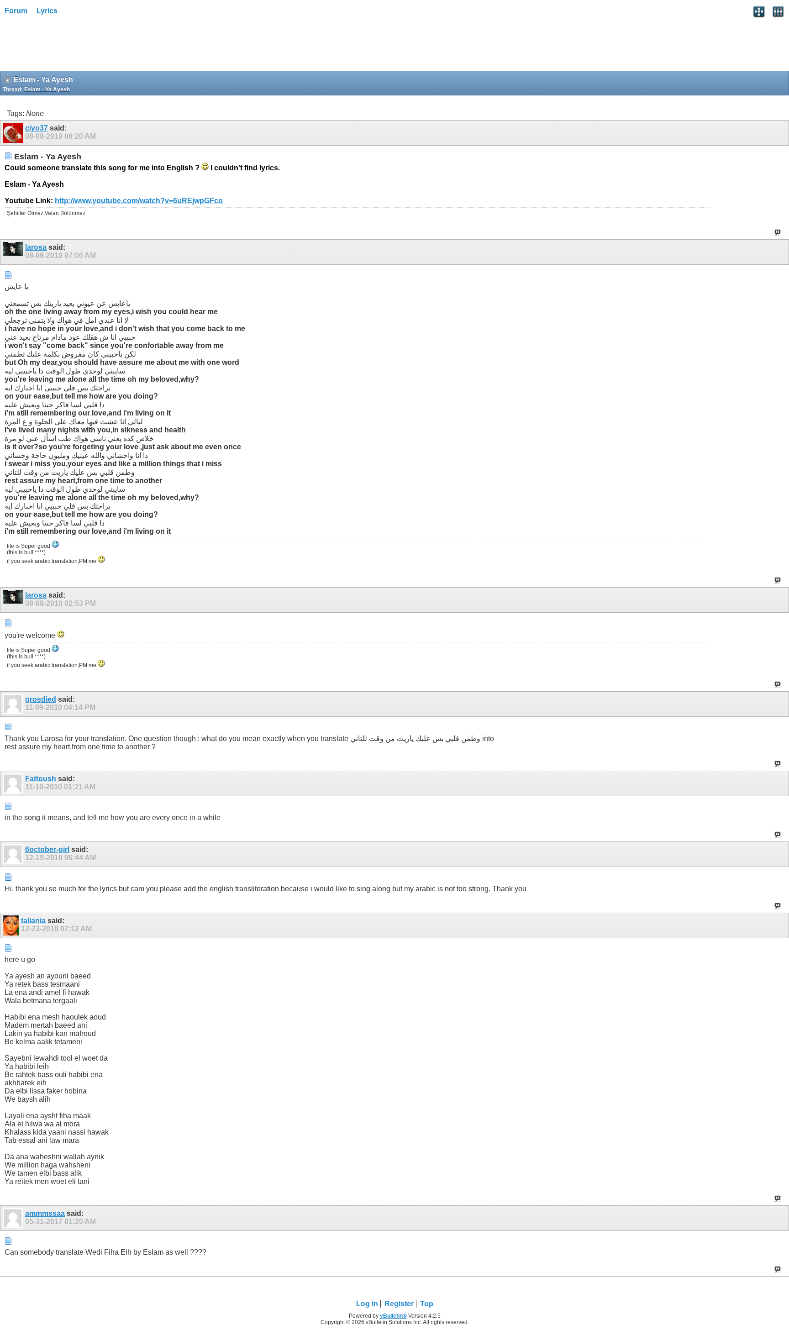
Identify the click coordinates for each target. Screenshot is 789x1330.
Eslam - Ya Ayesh (47, 89)
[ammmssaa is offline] (14, 1218)
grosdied (40, 699)
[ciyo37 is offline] (14, 133)
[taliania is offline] (12, 925)
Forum (16, 11)
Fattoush (40, 779)
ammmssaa (45, 1213)
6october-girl (47, 849)
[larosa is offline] (14, 252)
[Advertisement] (73, 46)
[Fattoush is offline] (14, 783)
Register (399, 1304)
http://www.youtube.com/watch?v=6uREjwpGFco (139, 201)
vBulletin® (393, 1316)
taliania (33, 921)
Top (426, 1304)
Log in (367, 1304)
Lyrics (47, 11)
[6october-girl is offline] (14, 854)
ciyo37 (36, 128)
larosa (36, 247)
